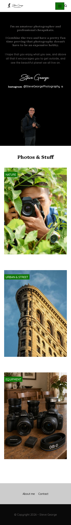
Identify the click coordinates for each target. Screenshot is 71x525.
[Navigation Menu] (59, 6)
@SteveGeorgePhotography (41, 86)
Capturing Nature (31, 260)
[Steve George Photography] (14, 6)
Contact (43, 494)
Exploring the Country (34, 362)
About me (29, 494)
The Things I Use (34, 465)
